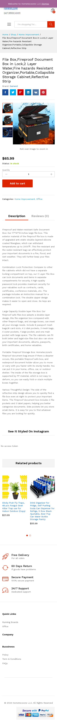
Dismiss (45, 4)
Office (39, 199)
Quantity (6, 170)
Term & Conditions (11, 659)
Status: (6, 163)
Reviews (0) (40, 215)
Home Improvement (24, 199)
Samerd (14, 86)
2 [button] (30, 535)
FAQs (5, 663)
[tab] (16, 217)
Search (51, 24)
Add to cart (17, 183)
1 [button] (27, 535)
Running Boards (10, 622)
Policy (5, 655)
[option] (7, 108)
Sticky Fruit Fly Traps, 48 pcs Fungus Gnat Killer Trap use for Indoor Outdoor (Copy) (13, 507)
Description (16, 215)
